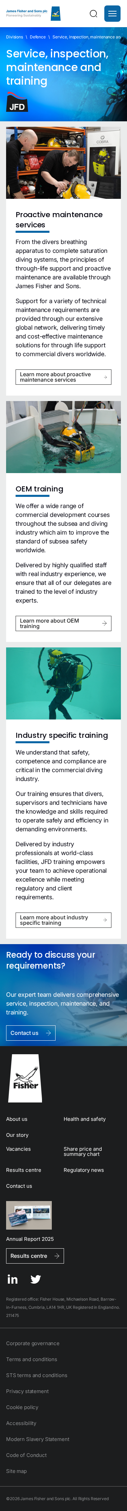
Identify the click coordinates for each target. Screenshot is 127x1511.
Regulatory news (84, 1170)
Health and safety (85, 1119)
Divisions (14, 36)
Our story (17, 1135)
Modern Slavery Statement (37, 1439)
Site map (16, 1471)
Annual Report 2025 (30, 1238)
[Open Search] (93, 13)
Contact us (19, 1186)
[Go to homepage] (63, 1078)
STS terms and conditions (36, 1375)
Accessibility (21, 1423)
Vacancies (18, 1149)
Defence (38, 36)
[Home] (33, 13)
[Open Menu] (112, 13)
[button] (112, 13)
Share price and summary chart (83, 1151)
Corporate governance (33, 1343)
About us (16, 1119)
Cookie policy (22, 1407)
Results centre (23, 1170)
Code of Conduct (26, 1455)
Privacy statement (27, 1391)
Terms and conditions (31, 1359)
